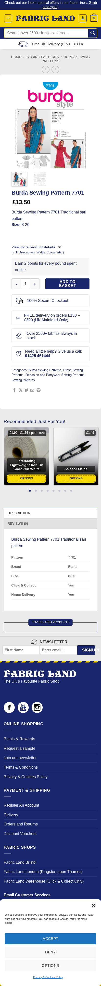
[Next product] (45, 69)
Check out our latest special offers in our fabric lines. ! (50, 4)
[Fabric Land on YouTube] (23, 712)
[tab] (30, 491)
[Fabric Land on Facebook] (9, 712)
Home (16, 57)
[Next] (82, 125)
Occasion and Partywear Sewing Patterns (55, 375)
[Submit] (92, 33)
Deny (50, 952)
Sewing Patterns (42, 57)
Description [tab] (19, 513)
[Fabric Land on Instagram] (37, 712)
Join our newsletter (20, 758)
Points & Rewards (19, 739)
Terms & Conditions (21, 767)
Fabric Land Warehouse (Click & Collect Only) (44, 881)
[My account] (83, 18)
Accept (50, 938)
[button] (93, 905)
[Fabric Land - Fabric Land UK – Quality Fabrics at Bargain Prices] (45, 18)
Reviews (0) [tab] (18, 523)
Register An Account (21, 805)
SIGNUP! (88, 650)
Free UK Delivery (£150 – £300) (57, 44)
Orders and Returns (21, 824)
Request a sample (19, 748)
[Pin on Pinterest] (38, 390)
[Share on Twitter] (26, 390)
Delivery (11, 815)
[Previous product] (55, 69)
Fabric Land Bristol (20, 862)
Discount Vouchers (20, 834)
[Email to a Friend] (32, 390)
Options (50, 965)
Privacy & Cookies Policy (48, 977)
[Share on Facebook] (14, 390)
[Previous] (18, 125)
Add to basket (67, 284)
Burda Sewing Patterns (45, 370)
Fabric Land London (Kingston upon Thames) (43, 872)
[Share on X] (21, 390)
